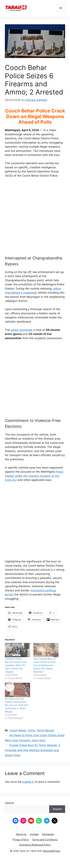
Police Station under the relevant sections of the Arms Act (34, 476)
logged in (28, 781)
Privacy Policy (21, 839)
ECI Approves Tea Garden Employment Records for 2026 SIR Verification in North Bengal (16, 705)
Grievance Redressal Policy (35, 844)
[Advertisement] (35, 218)
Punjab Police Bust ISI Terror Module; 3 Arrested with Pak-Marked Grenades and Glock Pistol (32, 750)
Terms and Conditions (44, 839)
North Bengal (45, 730)
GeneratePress (51, 850)
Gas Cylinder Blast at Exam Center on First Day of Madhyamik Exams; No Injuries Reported (44, 665)
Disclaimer (48, 834)
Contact (34, 834)
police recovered (21, 330)
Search (9, 803)
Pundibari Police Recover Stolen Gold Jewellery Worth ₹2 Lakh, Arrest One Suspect (16, 665)
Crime (31, 730)
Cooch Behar (17, 730)
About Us (21, 834)
